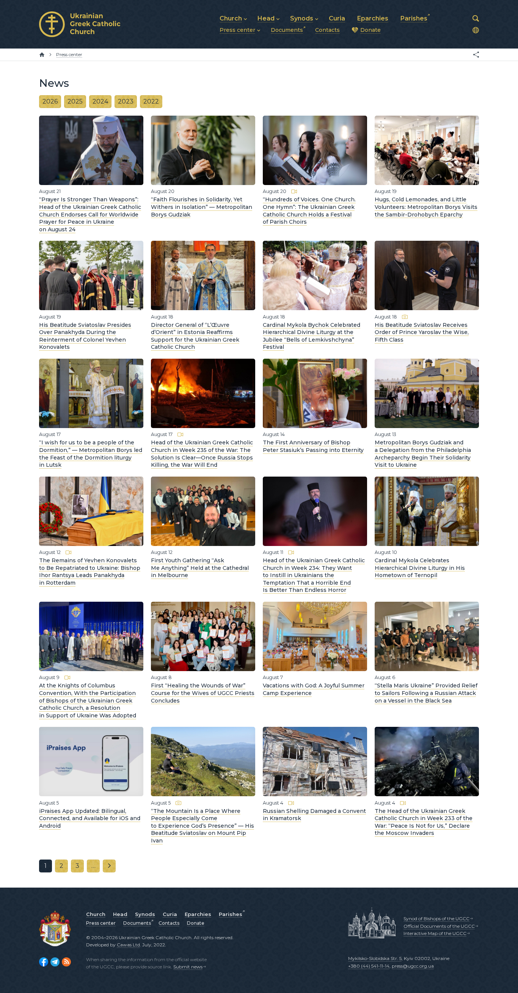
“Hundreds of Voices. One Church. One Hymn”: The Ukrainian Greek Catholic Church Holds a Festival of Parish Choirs (309, 210)
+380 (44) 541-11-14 (368, 966)
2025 (75, 101)
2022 (151, 101)
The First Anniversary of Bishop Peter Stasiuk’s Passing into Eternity (313, 446)
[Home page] (42, 55)
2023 (125, 101)
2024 (100, 101)
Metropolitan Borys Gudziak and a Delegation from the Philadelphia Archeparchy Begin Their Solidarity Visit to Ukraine (423, 453)
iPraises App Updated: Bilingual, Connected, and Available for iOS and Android (89, 818)
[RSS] (66, 961)
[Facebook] (43, 961)
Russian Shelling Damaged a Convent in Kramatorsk (314, 814)
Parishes (230, 914)
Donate (195, 923)
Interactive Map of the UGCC (434, 933)
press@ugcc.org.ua (413, 966)
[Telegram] (55, 961)
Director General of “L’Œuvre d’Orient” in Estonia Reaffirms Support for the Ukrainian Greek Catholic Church (195, 335)
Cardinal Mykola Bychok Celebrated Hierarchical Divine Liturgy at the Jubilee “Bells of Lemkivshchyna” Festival (311, 335)
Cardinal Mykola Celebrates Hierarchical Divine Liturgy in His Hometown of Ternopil (420, 568)
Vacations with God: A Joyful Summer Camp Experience (313, 689)
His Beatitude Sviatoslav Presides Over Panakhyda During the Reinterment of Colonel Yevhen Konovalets (85, 335)
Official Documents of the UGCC (439, 926)
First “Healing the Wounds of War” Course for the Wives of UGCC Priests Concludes (202, 693)
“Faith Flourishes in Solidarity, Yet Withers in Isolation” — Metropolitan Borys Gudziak (201, 207)
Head (120, 914)
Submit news (187, 966)
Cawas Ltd (128, 945)
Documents (137, 923)
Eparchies (198, 914)
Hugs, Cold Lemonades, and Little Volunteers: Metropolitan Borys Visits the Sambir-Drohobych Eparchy (426, 207)
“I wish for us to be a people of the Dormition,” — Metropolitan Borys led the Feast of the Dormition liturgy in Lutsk (90, 453)
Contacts (169, 923)
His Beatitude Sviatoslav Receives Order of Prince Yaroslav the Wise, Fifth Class (422, 332)
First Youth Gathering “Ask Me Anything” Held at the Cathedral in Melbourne (200, 568)
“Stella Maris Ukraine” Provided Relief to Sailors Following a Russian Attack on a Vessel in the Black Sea (426, 693)
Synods (145, 914)
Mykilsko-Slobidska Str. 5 (375, 958)
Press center (101, 923)
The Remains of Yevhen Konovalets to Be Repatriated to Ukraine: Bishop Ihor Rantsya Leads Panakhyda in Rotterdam (89, 571)
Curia (170, 914)
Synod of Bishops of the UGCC (436, 918)
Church (95, 914)
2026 (50, 101)
